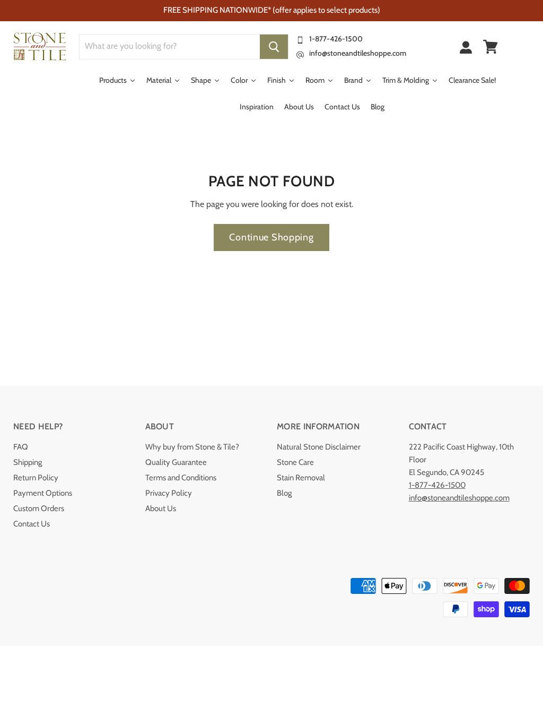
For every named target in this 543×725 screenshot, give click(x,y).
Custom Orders (38, 508)
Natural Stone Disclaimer (319, 447)
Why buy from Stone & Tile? (192, 447)
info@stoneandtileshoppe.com (357, 53)
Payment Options (42, 493)
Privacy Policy (168, 493)
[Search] (274, 46)
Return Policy (35, 477)
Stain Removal (301, 477)
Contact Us (31, 524)
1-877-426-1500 (336, 39)
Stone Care (295, 462)
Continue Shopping (271, 237)
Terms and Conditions (180, 477)
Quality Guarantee (176, 462)
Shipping (27, 462)
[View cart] (490, 46)
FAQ (20, 447)
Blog (284, 493)
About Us (160, 508)
